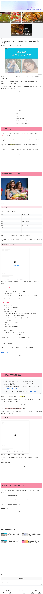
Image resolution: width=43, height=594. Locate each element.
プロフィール (18, 116)
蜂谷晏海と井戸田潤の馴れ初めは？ (21, 120)
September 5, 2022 (32, 391)
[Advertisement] (21, 100)
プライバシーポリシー (7, 590)
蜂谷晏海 (7, 508)
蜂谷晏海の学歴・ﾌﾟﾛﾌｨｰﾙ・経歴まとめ (22, 123)
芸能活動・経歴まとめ (20, 118)
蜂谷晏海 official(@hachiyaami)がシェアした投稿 (15, 279)
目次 (20, 110)
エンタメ (3, 508)
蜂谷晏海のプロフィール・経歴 (20, 114)
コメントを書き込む (21, 578)
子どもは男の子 (19, 121)
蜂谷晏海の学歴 (17, 113)
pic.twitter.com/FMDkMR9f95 (11, 388)
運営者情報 (35, 590)
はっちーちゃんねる (5, 352)
